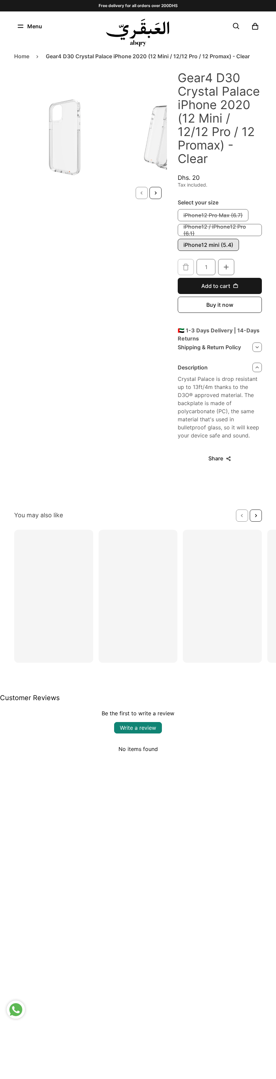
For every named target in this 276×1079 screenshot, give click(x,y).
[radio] (213, 215)
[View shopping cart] (255, 26)
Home (21, 56)
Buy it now (219, 304)
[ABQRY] (138, 32)
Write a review (138, 727)
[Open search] (236, 26)
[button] (142, 193)
